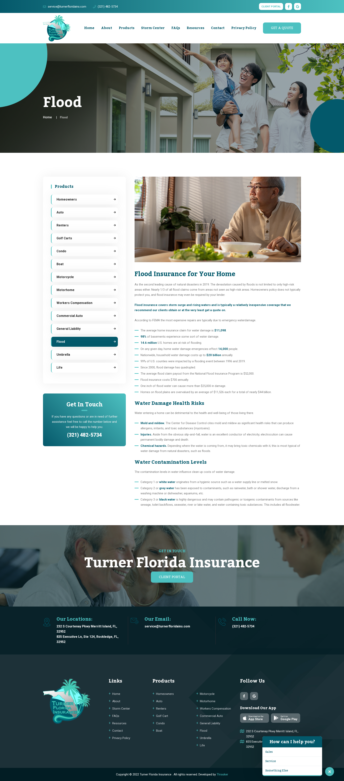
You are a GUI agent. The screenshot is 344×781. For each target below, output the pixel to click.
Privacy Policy (243, 28)
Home (89, 28)
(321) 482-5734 (108, 6)
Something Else (276, 770)
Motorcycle (65, 277)
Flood (61, 342)
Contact (218, 28)
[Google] (297, 6)
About (106, 28)
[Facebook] (288, 6)
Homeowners (67, 199)
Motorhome (65, 290)
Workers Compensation (74, 303)
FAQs (175, 28)
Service (270, 761)
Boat (60, 264)
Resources (195, 28)
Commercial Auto (70, 316)
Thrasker (222, 774)
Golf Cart (162, 716)
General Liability (69, 329)
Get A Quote (282, 28)
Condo (61, 251)
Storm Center (153, 28)
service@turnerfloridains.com (67, 6)
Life (60, 367)
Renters (63, 225)
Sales (269, 752)
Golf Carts (64, 238)
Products (126, 28)
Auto (60, 212)
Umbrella (63, 354)
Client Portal (271, 6)
